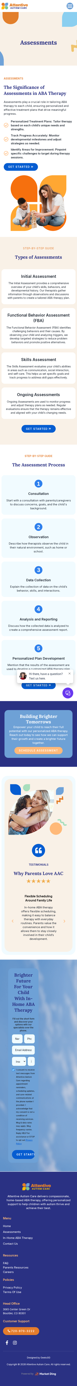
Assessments (12, 1232)
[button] (69, 6)
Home (7, 1226)
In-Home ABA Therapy (18, 1238)
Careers (8, 1272)
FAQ (5, 1263)
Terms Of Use (12, 1292)
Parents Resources (15, 1267)
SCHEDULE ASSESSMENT (38, 750)
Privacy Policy (12, 1287)
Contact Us (10, 1243)
